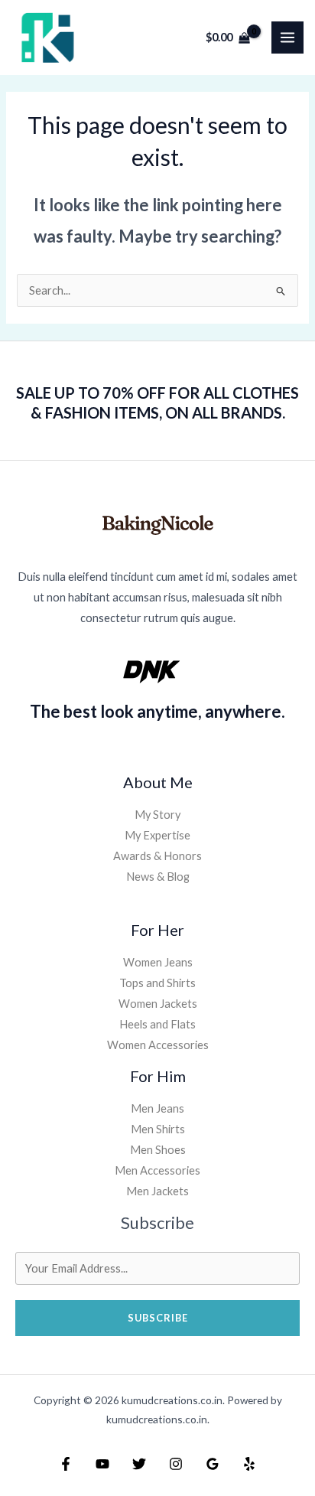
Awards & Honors (157, 855)
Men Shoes (158, 1149)
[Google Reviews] (212, 1464)
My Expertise (157, 835)
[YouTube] (102, 1464)
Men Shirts (158, 1129)
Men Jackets (157, 1191)
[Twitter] (139, 1464)
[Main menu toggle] (287, 37)
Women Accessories (158, 1044)
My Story (157, 814)
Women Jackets (158, 1003)
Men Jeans (157, 1108)
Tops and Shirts (157, 982)
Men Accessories (157, 1170)
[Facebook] (66, 1464)
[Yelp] (249, 1464)
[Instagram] (176, 1464)
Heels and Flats (157, 1024)
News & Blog (158, 876)
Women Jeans (158, 962)
